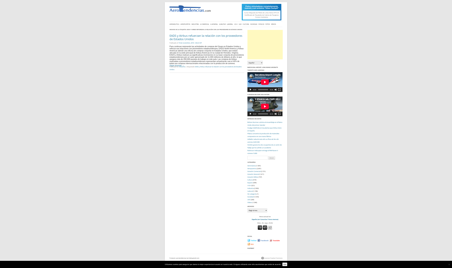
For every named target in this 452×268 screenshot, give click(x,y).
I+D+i (236, 24)
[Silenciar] (275, 89)
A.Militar (222, 24)
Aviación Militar (252, 177)
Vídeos (273, 24)
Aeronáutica (174, 24)
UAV (240, 24)
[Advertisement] (265, 44)
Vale (284, 264)
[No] (449, 264)
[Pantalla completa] (279, 89)
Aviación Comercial (254, 171)
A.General (214, 24)
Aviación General (253, 174)
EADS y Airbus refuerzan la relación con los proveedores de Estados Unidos (206, 37)
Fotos (267, 24)
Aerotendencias (190, 9)
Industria (195, 24)
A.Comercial (204, 24)
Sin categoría (251, 194)
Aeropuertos (185, 24)
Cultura (246, 24)
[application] (264, 82)
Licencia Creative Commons (273, 258)
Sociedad (253, 24)
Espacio (261, 24)
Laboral (230, 24)
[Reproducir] (250, 89)
